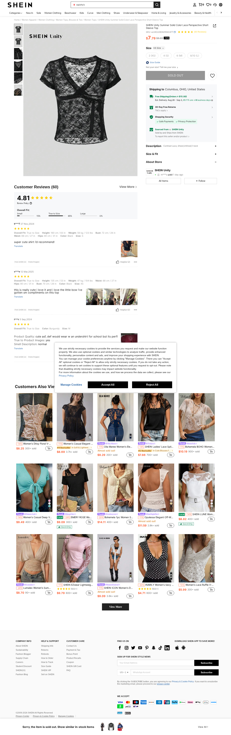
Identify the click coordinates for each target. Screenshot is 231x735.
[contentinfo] (168, 704)
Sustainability (22, 650)
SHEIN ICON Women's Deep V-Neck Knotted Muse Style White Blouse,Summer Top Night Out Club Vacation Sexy (116, 588)
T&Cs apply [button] (160, 110)
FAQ (68, 670)
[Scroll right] (221, 13)
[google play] (183, 649)
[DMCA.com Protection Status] (128, 713)
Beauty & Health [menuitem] (202, 13)
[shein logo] (20, 5)
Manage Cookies (66, 716)
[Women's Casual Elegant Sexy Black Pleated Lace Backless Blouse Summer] (75, 417)
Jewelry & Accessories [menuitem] (180, 13)
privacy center (163, 684)
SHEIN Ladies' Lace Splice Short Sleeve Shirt (156, 446)
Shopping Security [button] (164, 117)
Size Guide (46, 666)
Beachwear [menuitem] (70, 13)
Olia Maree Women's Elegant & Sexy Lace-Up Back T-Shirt (116, 446)
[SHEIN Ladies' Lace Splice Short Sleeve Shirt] (156, 417)
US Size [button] (157, 48)
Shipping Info (47, 646)
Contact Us (71, 646)
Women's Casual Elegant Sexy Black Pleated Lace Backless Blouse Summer (75, 443)
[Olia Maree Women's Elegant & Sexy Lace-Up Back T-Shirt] (115, 417)
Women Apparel (29, 20)
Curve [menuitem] (90, 13)
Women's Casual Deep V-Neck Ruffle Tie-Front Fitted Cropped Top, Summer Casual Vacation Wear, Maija (34, 517)
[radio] (152, 56)
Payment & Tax (73, 650)
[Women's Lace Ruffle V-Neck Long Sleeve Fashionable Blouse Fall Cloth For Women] (197, 558)
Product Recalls (73, 658)
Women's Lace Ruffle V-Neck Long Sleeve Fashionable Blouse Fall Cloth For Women (197, 584)
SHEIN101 (21, 670)
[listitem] (34, 425)
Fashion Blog (22, 674)
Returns (44, 650)
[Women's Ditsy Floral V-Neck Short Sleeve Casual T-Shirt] (34, 417)
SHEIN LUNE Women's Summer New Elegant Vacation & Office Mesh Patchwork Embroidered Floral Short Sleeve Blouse (197, 514)
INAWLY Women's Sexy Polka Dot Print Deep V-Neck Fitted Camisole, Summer (156, 584)
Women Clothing (46, 20)
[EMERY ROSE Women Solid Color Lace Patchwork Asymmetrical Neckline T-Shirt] (75, 488)
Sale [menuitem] (39, 13)
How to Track (47, 662)
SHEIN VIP (46, 670)
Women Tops (90, 20)
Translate (18, 246)
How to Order (47, 658)
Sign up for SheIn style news (134, 657)
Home (17, 20)
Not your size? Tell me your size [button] (161, 67)
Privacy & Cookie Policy (183, 681)
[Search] (157, 5)
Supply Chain (22, 658)
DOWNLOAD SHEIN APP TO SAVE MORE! (195, 641)
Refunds (45, 654)
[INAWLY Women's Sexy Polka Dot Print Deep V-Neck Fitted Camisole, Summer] (156, 558)
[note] (64, 527)
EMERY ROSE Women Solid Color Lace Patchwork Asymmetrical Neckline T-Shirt (75, 517)
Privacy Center (22, 716)
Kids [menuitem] (82, 13)
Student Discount (23, 666)
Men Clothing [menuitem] (103, 13)
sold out (175, 75)
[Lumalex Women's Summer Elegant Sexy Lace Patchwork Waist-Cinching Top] (34, 558)
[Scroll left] (217, 13)
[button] (215, 5)
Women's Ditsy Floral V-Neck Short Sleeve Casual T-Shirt (34, 443)
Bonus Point (72, 654)
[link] (201, 5)
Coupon (70, 662)
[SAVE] (212, 75)
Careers (19, 662)
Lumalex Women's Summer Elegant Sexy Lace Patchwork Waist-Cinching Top (34, 588)
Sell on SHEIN (47, 674)
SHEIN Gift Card (73, 666)
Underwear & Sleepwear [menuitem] (135, 13)
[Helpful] (118, 262)
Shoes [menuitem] (117, 13)
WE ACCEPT (123, 696)
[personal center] (195, 5)
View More (115, 606)
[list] (144, 647)
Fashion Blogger (23, 654)
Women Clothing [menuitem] (52, 13)
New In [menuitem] (29, 13)
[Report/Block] (135, 262)
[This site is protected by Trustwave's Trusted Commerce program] (119, 713)
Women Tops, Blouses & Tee (69, 20)
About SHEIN (22, 646)
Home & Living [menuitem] (159, 13)
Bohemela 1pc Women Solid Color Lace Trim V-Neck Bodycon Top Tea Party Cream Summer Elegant (116, 517)
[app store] (177, 649)
